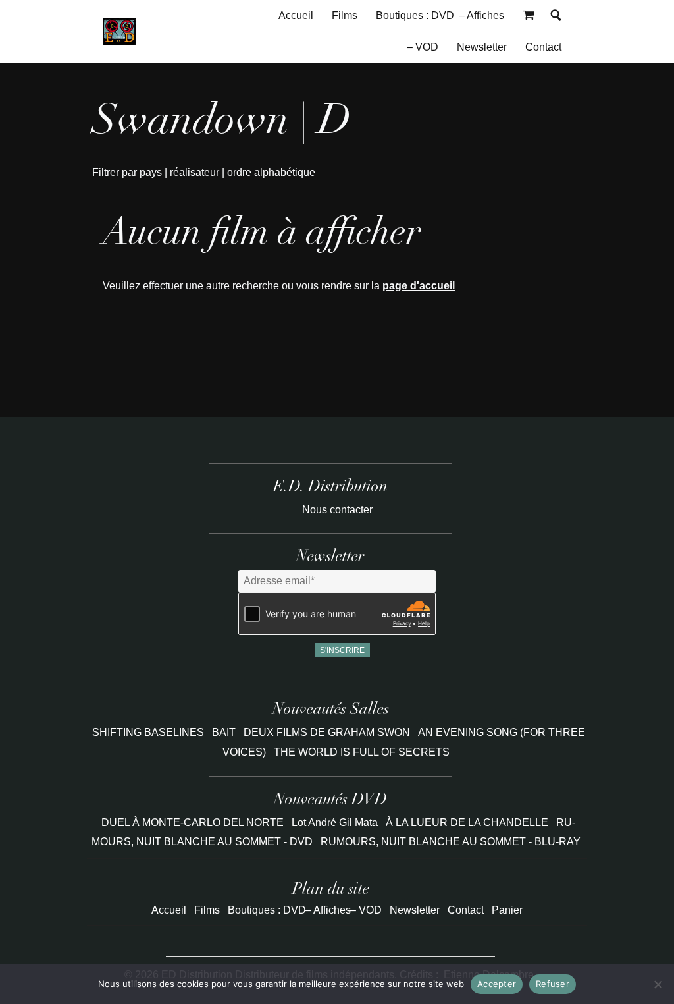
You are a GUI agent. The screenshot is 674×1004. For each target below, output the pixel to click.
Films (344, 15)
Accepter (496, 983)
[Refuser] (657, 984)
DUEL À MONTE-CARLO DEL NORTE (192, 822)
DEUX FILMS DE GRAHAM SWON (328, 732)
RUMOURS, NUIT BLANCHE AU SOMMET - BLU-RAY (451, 841)
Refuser (552, 983)
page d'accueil (418, 285)
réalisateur (194, 172)
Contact (543, 47)
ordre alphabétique (271, 172)
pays (151, 172)
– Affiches (481, 15)
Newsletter (482, 47)
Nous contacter (337, 509)
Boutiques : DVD (415, 15)
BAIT (225, 732)
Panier (507, 910)
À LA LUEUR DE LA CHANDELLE (467, 822)
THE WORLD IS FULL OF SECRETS (362, 752)
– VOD (422, 47)
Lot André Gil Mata (335, 822)
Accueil (295, 15)
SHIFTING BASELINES (149, 732)
